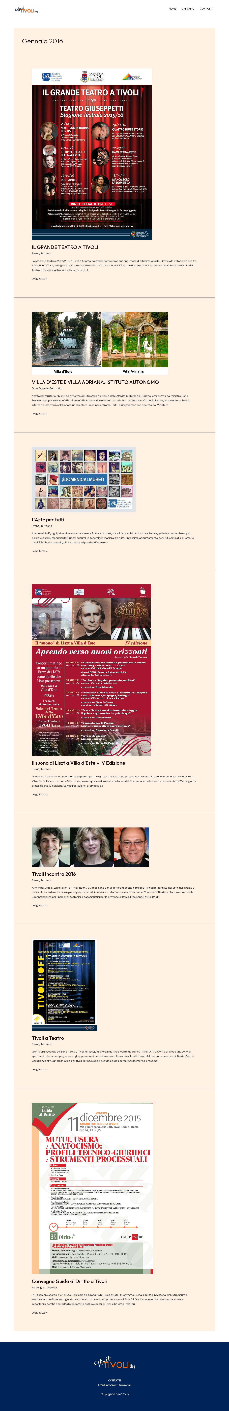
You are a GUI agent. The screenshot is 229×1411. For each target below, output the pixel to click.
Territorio (46, 253)
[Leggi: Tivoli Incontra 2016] (90, 847)
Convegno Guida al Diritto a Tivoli (69, 1281)
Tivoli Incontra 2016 (54, 874)
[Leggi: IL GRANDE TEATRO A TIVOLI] (92, 154)
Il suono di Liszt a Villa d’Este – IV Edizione (78, 763)
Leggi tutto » (39, 278)
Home (172, 8)
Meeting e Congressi (44, 1287)
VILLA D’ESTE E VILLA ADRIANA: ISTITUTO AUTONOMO (95, 382)
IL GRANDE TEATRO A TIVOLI (65, 247)
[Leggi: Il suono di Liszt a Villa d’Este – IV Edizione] (91, 669)
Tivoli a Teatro (48, 1038)
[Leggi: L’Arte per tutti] (84, 479)
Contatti (206, 8)
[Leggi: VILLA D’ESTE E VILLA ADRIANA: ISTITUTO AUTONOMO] (100, 343)
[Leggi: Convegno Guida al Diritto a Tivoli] (92, 1188)
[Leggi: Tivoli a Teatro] (64, 984)
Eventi (35, 253)
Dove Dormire (40, 388)
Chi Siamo (188, 8)
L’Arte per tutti (48, 519)
